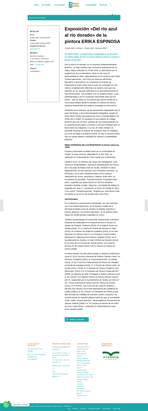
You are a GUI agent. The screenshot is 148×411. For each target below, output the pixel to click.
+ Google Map (39, 64)
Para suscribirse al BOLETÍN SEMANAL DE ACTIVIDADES (37, 356)
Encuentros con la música (85, 375)
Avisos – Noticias (82, 358)
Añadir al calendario (77, 319)
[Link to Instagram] (115, 14)
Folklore (79, 382)
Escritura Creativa (82, 379)
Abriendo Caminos (82, 349)
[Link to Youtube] (112, 14)
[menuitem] (36, 5)
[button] (6, 404)
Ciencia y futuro (82, 365)
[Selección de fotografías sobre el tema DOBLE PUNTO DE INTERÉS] (1, 205)
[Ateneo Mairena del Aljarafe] (74, 5)
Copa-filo (79, 368)
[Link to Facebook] (109, 14)
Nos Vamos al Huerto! (84, 391)
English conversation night (85, 377)
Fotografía (80, 384)
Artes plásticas (35, 49)
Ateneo (79, 356)
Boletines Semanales (83, 361)
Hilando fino (80, 386)
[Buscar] (111, 5)
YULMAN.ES (67, 406)
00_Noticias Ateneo (83, 347)
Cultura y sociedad (83, 372)
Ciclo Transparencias (83, 363)
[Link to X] (118, 14)
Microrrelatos (81, 389)
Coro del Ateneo (82, 370)
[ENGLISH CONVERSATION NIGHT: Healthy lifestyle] (146, 205)
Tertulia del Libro (82, 396)
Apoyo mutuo (81, 351)
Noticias (79, 393)
